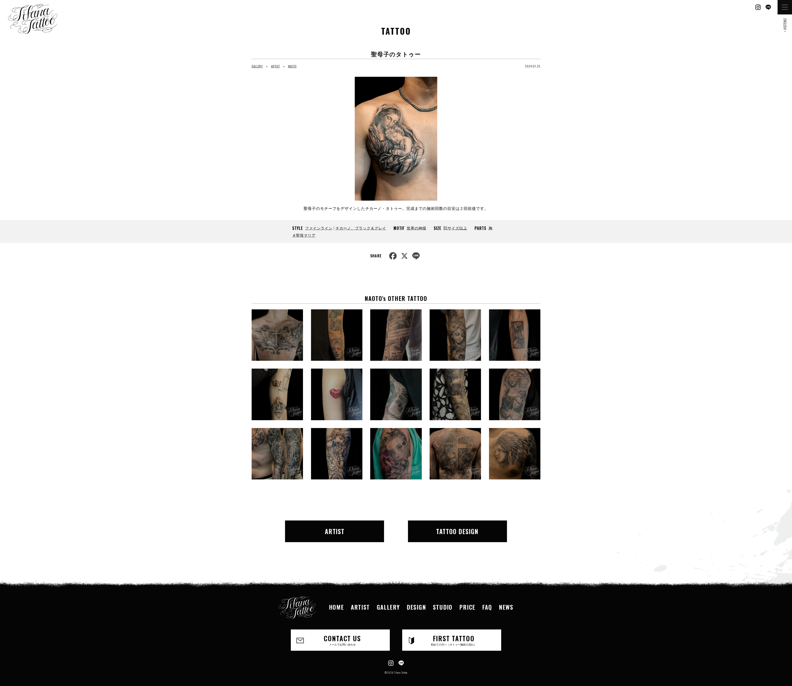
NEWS (506, 607)
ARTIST (275, 66)
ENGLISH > (785, 25)
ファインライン (318, 228)
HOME (336, 607)
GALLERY (257, 66)
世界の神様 (416, 228)
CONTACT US (342, 639)
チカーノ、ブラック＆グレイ (361, 228)
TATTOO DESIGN (457, 531)
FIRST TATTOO (453, 639)
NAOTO (292, 66)
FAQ (487, 607)
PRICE (467, 607)
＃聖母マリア (304, 235)
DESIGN (416, 607)
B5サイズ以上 (455, 228)
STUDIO (443, 607)
